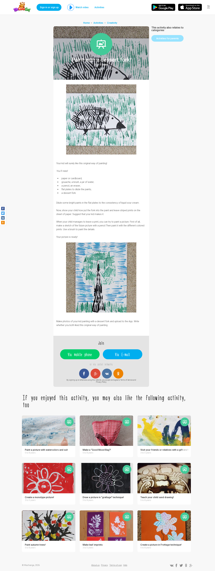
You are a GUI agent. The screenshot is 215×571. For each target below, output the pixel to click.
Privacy (104, 565)
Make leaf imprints (93, 545)
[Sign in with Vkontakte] (107, 374)
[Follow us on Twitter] (181, 565)
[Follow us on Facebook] (176, 565)
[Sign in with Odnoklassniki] (118, 374)
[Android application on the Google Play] (163, 7)
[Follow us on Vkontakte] (171, 565)
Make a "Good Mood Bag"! (97, 450)
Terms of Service (126, 380)
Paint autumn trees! (35, 545)
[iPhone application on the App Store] (190, 7)
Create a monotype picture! (39, 497)
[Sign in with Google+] (95, 374)
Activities (99, 7)
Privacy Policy (101, 382)
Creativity (112, 22)
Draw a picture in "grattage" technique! (103, 497)
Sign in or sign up (49, 7)
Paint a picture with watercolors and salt (46, 450)
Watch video (82, 7)
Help (125, 565)
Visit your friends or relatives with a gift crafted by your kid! (164, 450)
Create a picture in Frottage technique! (161, 545)
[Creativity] (101, 44)
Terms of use (115, 565)
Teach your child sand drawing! (157, 497)
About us (95, 565)
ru (208, 6)
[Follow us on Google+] (191, 565)
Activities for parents (167, 38)
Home (86, 22)
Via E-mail (122, 354)
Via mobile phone (80, 354)
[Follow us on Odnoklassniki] (186, 565)
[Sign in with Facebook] (84, 374)
